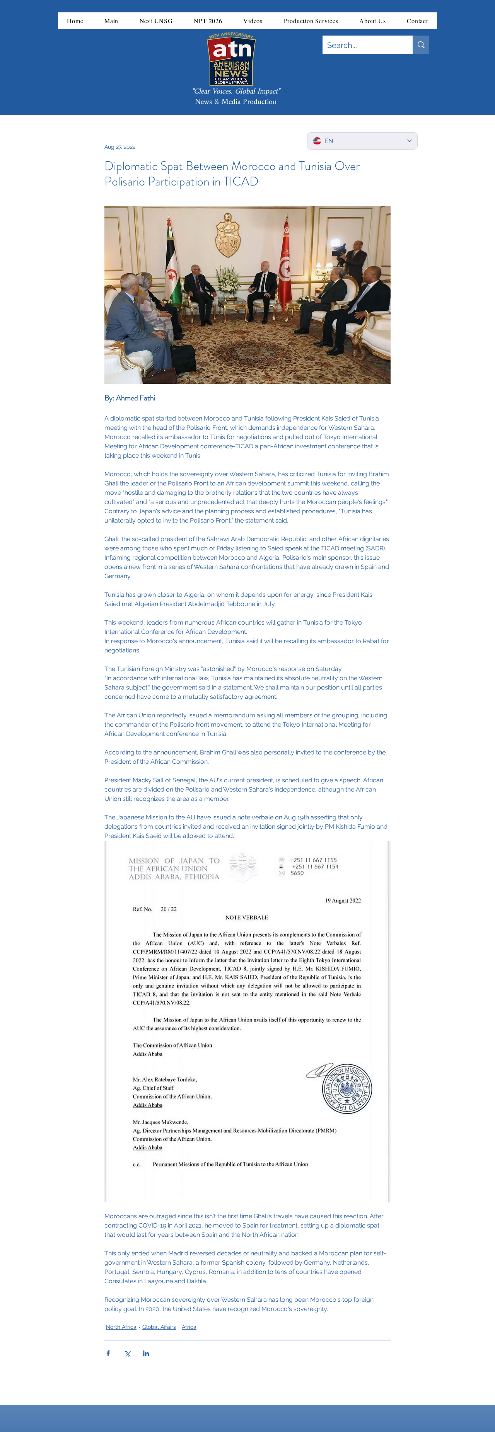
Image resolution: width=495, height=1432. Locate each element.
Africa (189, 1327)
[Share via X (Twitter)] (127, 1353)
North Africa (121, 1327)
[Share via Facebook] (108, 1353)
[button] (112, 20)
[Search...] (421, 45)
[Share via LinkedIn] (146, 1353)
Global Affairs (159, 1327)
